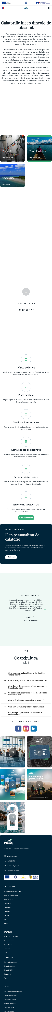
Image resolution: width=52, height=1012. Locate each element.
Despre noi (7, 903)
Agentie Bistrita (9, 899)
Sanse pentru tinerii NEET (12, 891)
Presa (6, 923)
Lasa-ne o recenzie (13, 871)
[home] (26, 7)
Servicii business (9, 966)
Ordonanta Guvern (10, 1000)
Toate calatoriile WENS (11, 937)
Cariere (6, 915)
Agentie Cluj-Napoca (11, 895)
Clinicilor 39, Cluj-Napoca (15, 866)
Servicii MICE (8, 970)
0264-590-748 (11, 861)
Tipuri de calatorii (10, 941)
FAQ (5, 953)
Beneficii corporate (10, 962)
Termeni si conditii (10, 1004)
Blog (5, 919)
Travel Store (8, 945)
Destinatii (7, 949)
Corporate (7, 974)
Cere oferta (7, 907)
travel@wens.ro (12, 856)
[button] (6, 7)
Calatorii (7, 911)
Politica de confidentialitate (13, 992)
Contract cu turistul (10, 996)
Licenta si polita (9, 1008)
